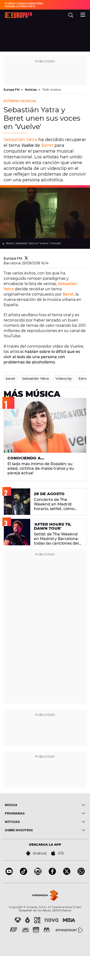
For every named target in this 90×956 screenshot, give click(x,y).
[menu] (82, 14)
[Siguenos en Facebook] (52, 873)
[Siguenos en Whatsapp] (81, 873)
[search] (70, 15)
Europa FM (12, 89)
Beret (47, 145)
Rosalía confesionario (20, 6)
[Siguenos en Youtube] (9, 873)
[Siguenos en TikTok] (23, 873)
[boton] (65, 805)
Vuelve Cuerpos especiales (24, 3)
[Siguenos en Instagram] (38, 873)
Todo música (51, 89)
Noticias (31, 89)
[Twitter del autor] (26, 258)
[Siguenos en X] (66, 873)
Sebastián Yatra (20, 139)
